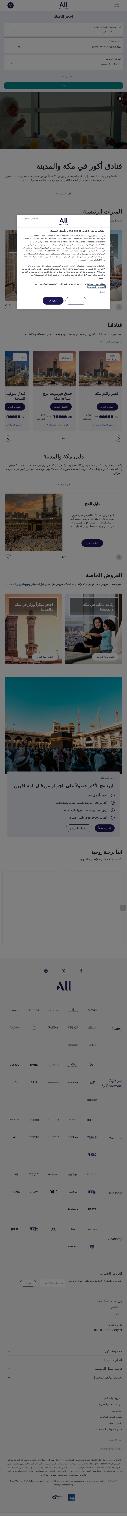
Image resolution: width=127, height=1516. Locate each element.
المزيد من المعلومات (96, 287)
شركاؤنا (102, 291)
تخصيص (76, 300)
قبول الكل (53, 300)
